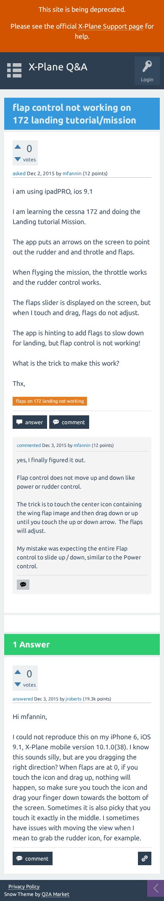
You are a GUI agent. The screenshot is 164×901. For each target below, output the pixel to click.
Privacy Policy (24, 886)
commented (29, 445)
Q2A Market (55, 894)
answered (23, 698)
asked (19, 173)
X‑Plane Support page (110, 26)
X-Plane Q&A (58, 66)
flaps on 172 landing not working (50, 401)
